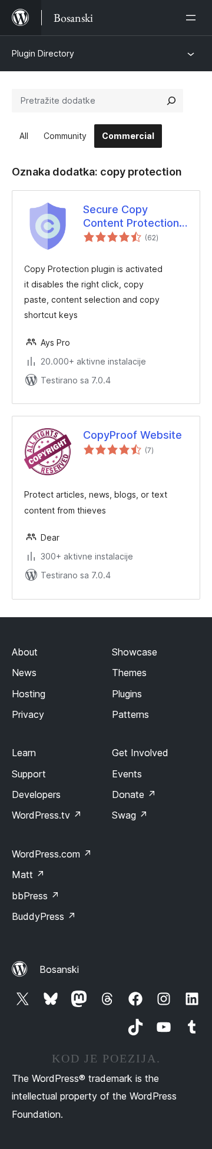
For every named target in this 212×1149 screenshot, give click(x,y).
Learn (24, 753)
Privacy (28, 714)
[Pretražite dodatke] (171, 100)
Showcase (134, 652)
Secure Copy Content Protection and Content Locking (135, 216)
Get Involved (140, 753)
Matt (28, 874)
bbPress (35, 896)
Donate (134, 794)
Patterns (130, 714)
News (24, 672)
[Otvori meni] (193, 17)
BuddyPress (44, 916)
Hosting (28, 694)
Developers (36, 794)
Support (29, 774)
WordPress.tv (47, 815)
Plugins (127, 694)
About (25, 652)
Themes (129, 672)
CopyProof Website (132, 435)
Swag (130, 815)
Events (127, 774)
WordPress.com (52, 854)
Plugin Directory (43, 53)
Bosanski (59, 969)
